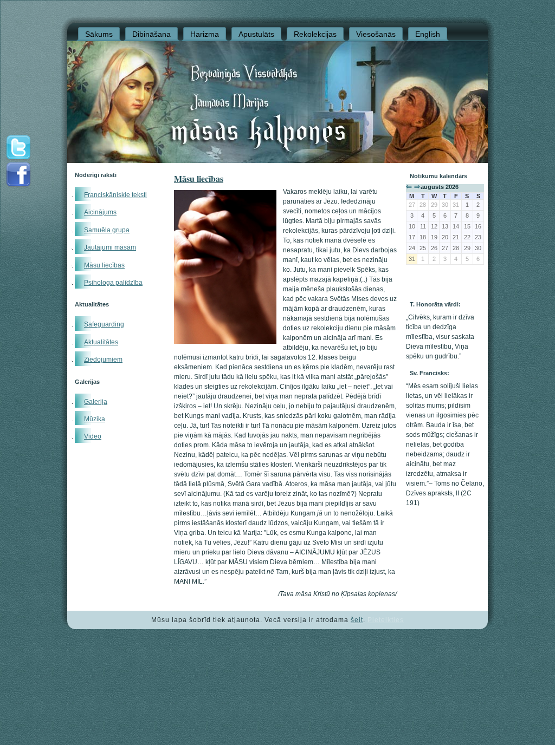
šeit (357, 620)
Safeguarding (104, 324)
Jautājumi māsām (110, 247)
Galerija (95, 402)
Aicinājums (100, 212)
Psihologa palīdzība (113, 282)
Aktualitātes (101, 342)
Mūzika (94, 419)
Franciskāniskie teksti (115, 195)
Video (92, 436)
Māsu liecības (104, 265)
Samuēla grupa (107, 230)
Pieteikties (385, 620)
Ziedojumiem (103, 359)
